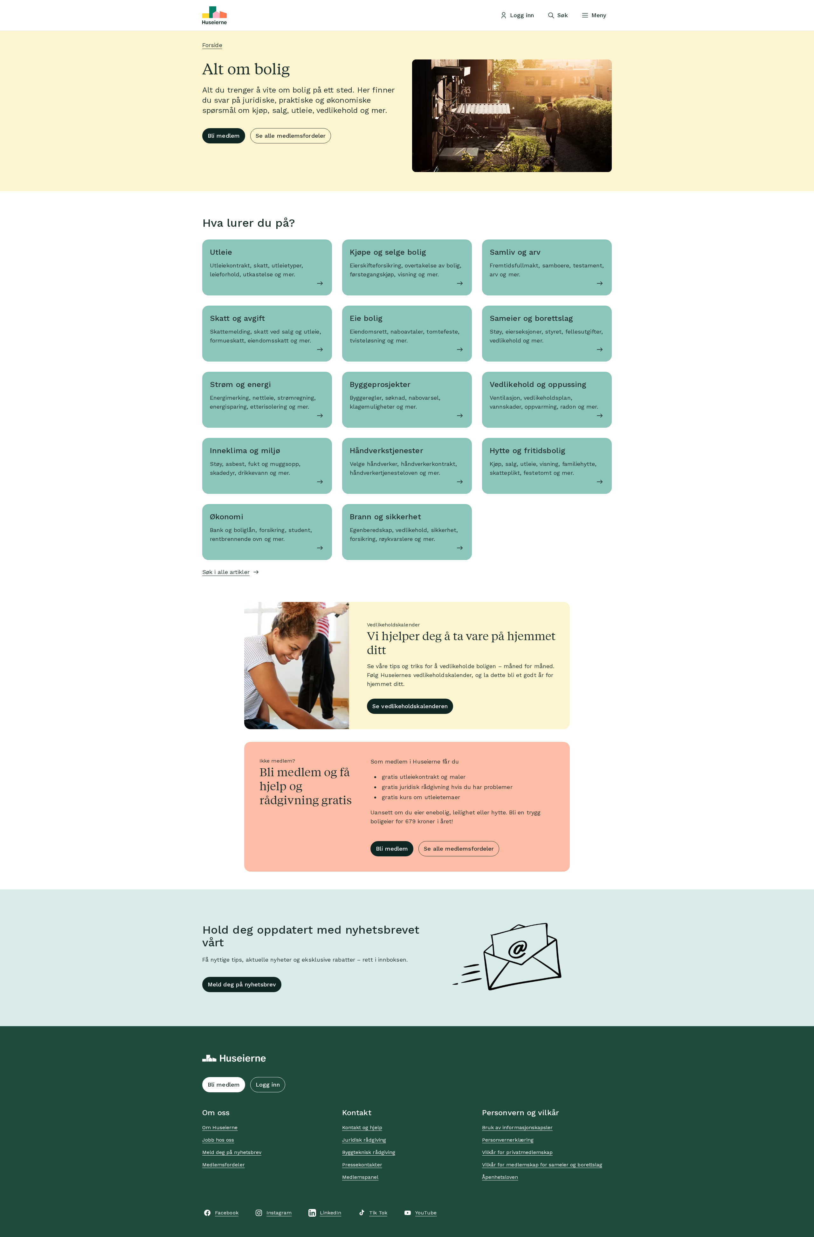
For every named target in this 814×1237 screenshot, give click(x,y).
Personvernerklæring (508, 1140)
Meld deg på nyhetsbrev (242, 984)
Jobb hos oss (218, 1140)
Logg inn (268, 1084)
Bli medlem (224, 135)
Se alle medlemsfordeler (291, 135)
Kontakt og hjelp (362, 1127)
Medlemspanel (360, 1177)
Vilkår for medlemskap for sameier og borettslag (542, 1165)
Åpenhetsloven (500, 1177)
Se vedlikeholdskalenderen (410, 706)
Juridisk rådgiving (364, 1140)
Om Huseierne (220, 1127)
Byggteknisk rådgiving (368, 1152)
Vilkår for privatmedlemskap (517, 1152)
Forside (212, 45)
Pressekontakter (362, 1165)
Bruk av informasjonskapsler (517, 1127)
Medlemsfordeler (223, 1165)
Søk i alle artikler (226, 572)
